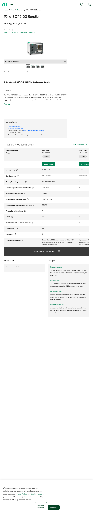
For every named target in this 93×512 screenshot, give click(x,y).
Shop (12, 10)
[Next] (47, 67)
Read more (8, 104)
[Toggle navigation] (15, 4)
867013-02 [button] (15, 33)
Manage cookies (41, 506)
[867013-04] (42, 66)
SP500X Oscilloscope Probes (33, 130)
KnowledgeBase (56, 291)
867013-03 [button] (23, 33)
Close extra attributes (43, 251)
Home (6, 10)
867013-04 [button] (32, 33)
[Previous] (24, 67)
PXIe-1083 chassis (14, 126)
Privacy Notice (21, 494)
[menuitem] (82, 5)
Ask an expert (78, 144)
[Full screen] (64, 57)
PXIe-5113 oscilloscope (15, 128)
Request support (56, 267)
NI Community (55, 280)
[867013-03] (38, 66)
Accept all (53, 507)
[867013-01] (28, 66)
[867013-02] (33, 66)
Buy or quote (48, 164)
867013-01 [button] (7, 33)
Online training (55, 304)
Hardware (20, 10)
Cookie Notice (36, 494)
